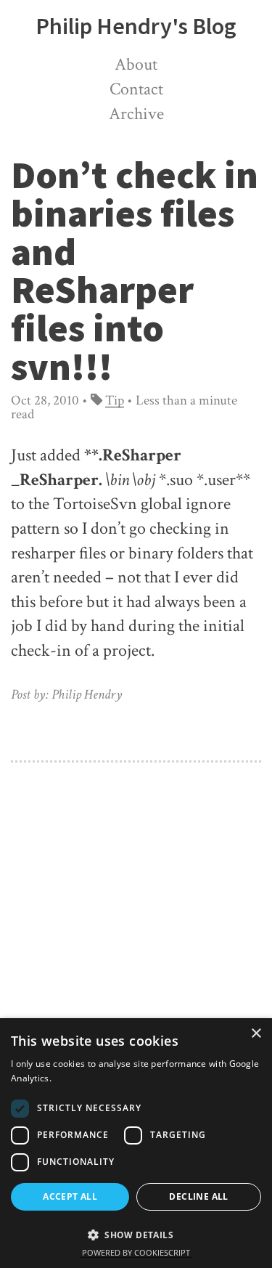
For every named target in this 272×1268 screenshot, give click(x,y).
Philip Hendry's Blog (136, 26)
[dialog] (136, 1143)
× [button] (255, 1033)
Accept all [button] (70, 1196)
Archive (136, 113)
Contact (136, 89)
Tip (114, 400)
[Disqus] (136, 944)
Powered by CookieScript (136, 1252)
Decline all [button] (198, 1196)
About (136, 64)
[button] (136, 1233)
